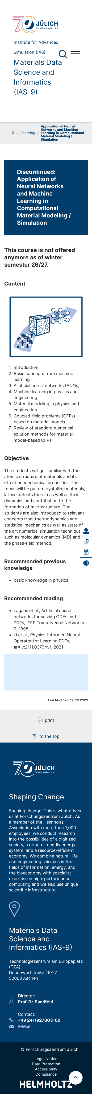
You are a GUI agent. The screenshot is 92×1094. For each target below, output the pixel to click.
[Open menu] (75, 54)
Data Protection (46, 1063)
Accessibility (46, 1069)
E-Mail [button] (23, 1026)
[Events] (86, 552)
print (49, 720)
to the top (49, 736)
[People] (86, 531)
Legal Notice (46, 1058)
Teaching (28, 133)
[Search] (63, 54)
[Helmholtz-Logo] (46, 1086)
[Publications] (86, 541)
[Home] (13, 133)
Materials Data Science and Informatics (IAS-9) (38, 77)
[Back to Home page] (37, 24)
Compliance (46, 1074)
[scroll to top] (76, 1078)
